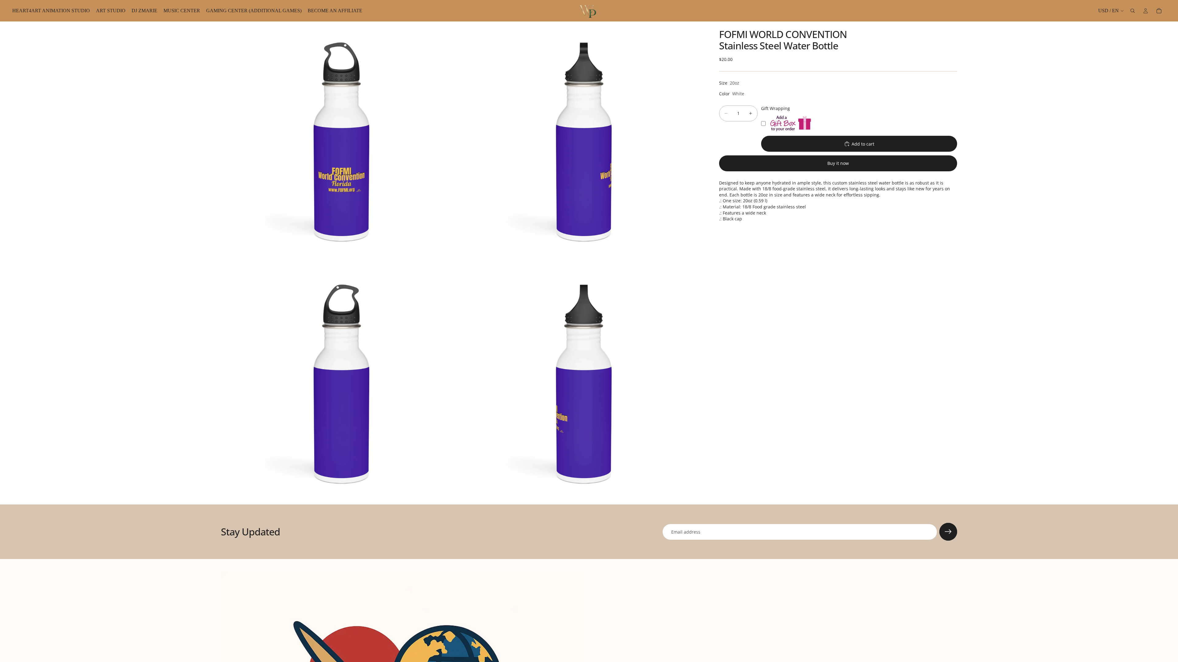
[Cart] (1159, 10)
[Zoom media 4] (583, 384)
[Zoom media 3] (341, 384)
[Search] (1132, 10)
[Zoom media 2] (583, 141)
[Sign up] (948, 532)
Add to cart (863, 144)
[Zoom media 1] (341, 141)
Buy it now (838, 163)
